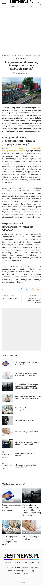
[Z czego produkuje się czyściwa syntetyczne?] (7, 363)
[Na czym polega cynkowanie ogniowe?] (7, 455)
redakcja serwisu (23, 73)
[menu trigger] (4, 3)
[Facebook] (21, 289)
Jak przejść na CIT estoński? (25, 420)
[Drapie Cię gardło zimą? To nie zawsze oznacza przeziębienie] (7, 375)
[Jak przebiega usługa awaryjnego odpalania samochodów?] (7, 443)
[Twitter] (27, 289)
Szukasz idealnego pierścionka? (26, 432)
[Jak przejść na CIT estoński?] (7, 420)
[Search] (39, 3)
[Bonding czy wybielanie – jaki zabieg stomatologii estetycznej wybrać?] (7, 398)
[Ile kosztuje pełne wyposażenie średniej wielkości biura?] (7, 409)
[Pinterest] (32, 289)
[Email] (38, 289)
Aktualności (21, 59)
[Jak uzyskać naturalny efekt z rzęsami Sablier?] (7, 466)
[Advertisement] (21, 29)
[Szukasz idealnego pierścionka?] (7, 432)
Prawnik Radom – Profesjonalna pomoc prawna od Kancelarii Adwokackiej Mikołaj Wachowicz (26, 386)
